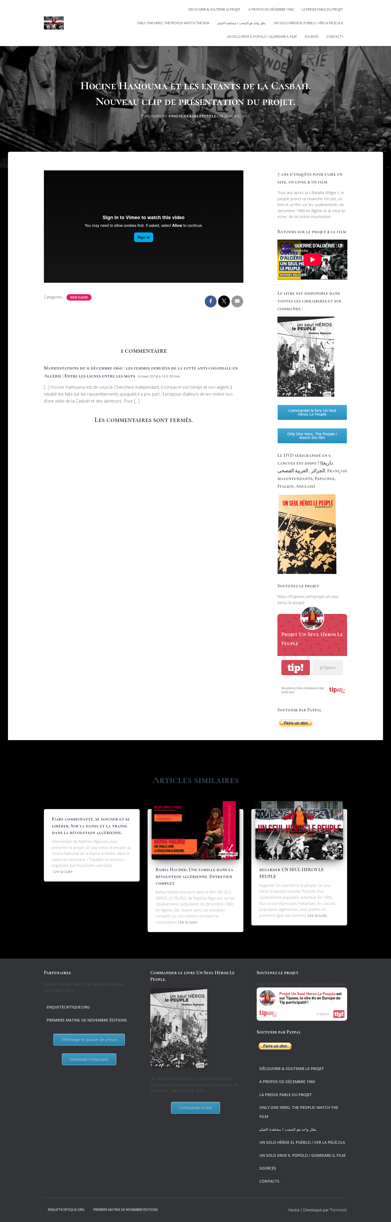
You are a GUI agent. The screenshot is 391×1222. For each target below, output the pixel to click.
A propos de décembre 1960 (271, 9)
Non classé (79, 297)
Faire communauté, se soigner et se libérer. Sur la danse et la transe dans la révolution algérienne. (91, 825)
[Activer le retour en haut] (380, 1211)
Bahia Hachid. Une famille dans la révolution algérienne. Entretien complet (194, 876)
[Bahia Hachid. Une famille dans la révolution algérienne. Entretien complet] (195, 830)
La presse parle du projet (322, 9)
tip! (295, 668)
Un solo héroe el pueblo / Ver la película (308, 23)
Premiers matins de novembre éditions (87, 1020)
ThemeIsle (338, 1209)
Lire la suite (63, 871)
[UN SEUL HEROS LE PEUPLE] (54, 23)
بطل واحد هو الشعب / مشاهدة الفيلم (241, 23)
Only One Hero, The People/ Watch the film (173, 23)
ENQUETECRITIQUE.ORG (68, 1007)
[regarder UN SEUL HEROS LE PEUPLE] (299, 830)
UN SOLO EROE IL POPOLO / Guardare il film (262, 36)
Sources (311, 36)
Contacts (334, 36)
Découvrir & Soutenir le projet (214, 9)
